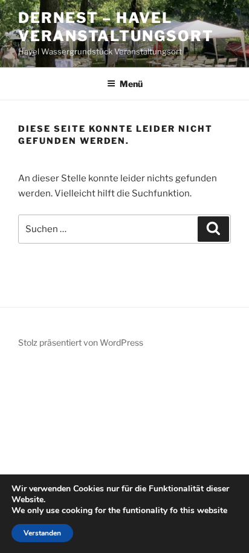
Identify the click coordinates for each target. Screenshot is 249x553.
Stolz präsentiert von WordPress (80, 342)
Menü (131, 84)
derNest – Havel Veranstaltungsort (116, 27)
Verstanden (42, 533)
